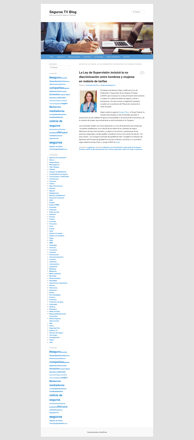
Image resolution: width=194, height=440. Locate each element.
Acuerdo (64, 78)
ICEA (51, 240)
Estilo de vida (54, 212)
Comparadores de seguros (58, 174)
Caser (64, 84)
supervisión (118, 149)
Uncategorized (54, 337)
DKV (60, 91)
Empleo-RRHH (54, 205)
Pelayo (58, 129)
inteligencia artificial (61, 100)
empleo (64, 91)
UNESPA (61, 149)
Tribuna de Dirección (113, 57)
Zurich (65, 149)
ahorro (67, 81)
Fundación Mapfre (64, 94)
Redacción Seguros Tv (108, 85)
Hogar (51, 238)
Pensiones (53, 290)
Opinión (52, 285)
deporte (66, 88)
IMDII (51, 243)
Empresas (52, 207)
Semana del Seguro (56, 333)
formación (54, 94)
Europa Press (124, 112)
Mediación (55, 106)
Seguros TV (61, 57)
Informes (52, 247)
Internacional (53, 255)
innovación (53, 250)
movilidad (52, 114)
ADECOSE (61, 81)
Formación (53, 224)
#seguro (55, 77)
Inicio (51, 57)
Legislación (91, 147)
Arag (55, 84)
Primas (111, 149)
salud (64, 132)
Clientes (52, 169)
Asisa (58, 84)
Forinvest (52, 221)
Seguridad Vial (54, 138)
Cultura (51, 183)
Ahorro (51, 160)
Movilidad (52, 276)
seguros (55, 142)
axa (61, 84)
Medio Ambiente (55, 273)
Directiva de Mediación (57, 195)
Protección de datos (56, 302)
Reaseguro (53, 309)
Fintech (52, 219)
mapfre (64, 103)
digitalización (54, 91)
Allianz (51, 84)
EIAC (51, 200)
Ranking (52, 307)
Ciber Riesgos (54, 167)
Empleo (52, 202)
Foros (51, 226)
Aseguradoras (54, 162)
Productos (53, 299)
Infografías (53, 245)
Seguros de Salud (55, 146)
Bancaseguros (54, 165)
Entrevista (52, 210)
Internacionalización (56, 257)
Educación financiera (56, 198)
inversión (52, 103)
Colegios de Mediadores (57, 172)
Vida (51, 342)
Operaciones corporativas (58, 283)
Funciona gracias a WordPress (97, 432)
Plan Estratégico (55, 295)
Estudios (52, 214)
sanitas (52, 135)
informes (62, 97)
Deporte (52, 191)
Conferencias (53, 179)
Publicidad (53, 304)
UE (128, 149)
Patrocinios (53, 288)
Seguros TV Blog (62, 11)
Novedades (53, 281)
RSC (59, 132)
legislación (106, 147)
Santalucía (58, 135)
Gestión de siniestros (56, 236)
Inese (118, 142)
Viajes (51, 340)
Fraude (51, 229)
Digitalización (54, 193)
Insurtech (52, 100)
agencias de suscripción (57, 157)
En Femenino (98, 57)
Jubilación (53, 262)
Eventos (52, 217)
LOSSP (87, 149)
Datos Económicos (56, 186)
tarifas (124, 149)
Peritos (51, 292)
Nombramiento (61, 114)
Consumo (52, 181)
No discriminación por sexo (99, 149)
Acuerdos (53, 81)
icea (56, 98)
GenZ (51, 231)
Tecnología (53, 149)
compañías (56, 88)
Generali (52, 98)
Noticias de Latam (74, 57)
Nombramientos (55, 278)
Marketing (52, 269)
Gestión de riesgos (56, 233)
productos (53, 132)
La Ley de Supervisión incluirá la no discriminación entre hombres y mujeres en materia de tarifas (106, 76)
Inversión (52, 259)
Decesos (52, 188)
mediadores (56, 111)
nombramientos (56, 117)
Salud (51, 326)
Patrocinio (52, 129)
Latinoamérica (54, 264)
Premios (62, 129)
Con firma (126, 57)
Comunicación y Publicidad (59, 176)
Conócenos (87, 57)
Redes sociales (54, 311)
